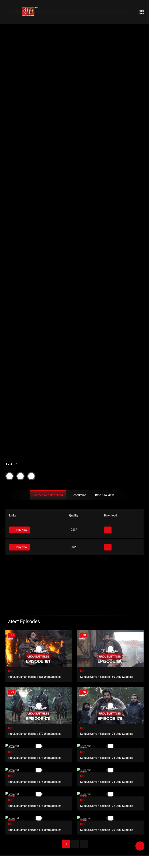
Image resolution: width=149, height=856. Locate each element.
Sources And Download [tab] (48, 495)
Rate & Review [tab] (104, 495)
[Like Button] (20, 476)
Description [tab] (79, 495)
